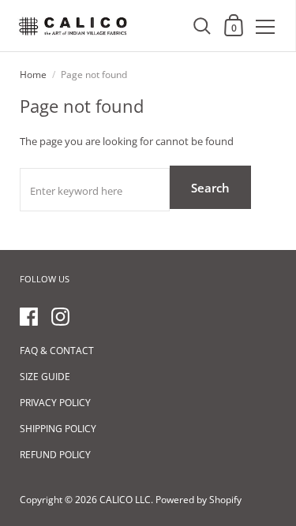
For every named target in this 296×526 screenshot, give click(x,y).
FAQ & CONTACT (57, 350)
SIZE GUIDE (45, 376)
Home (33, 74)
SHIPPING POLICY (58, 428)
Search (210, 188)
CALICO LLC (125, 499)
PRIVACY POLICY (55, 402)
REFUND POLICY (55, 454)
